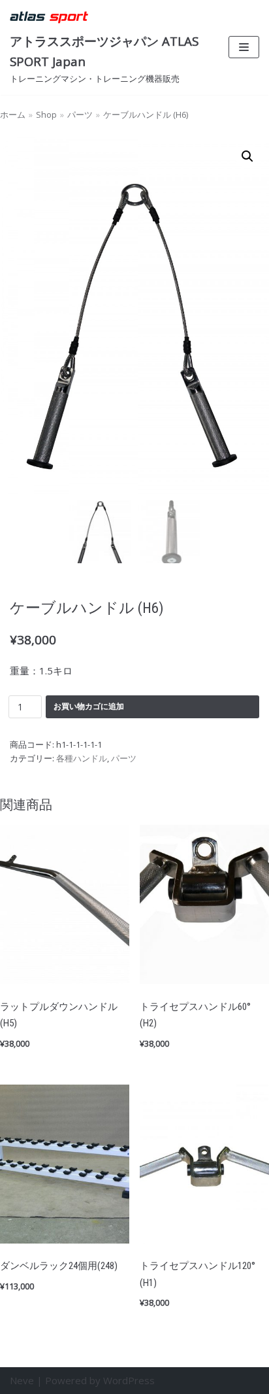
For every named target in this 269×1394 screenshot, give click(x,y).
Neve (22, 1380)
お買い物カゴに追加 (89, 706)
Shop (46, 114)
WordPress (129, 1380)
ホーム (12, 114)
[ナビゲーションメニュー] (244, 47)
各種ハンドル (81, 758)
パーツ (80, 114)
